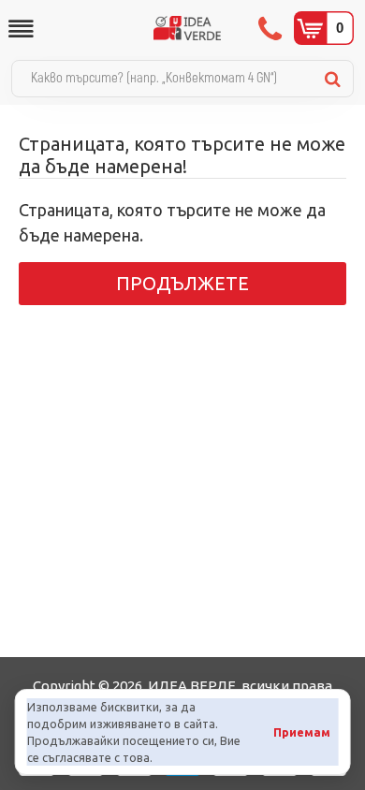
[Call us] (272, 28)
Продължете (182, 283)
